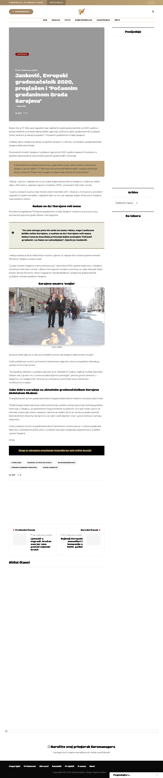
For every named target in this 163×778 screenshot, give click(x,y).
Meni (92, 766)
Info (117, 20)
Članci (36, 505)
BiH (45, 20)
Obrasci (44, 766)
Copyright (14, 766)
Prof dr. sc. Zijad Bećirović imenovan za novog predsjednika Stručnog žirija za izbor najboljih (133, 175)
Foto (68, 20)
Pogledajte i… (122, 775)
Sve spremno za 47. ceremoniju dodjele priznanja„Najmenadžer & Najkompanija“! (133, 127)
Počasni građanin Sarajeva (24, 467)
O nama (82, 766)
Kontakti (56, 766)
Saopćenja (103, 20)
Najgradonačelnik (66, 462)
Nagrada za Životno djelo (40, 462)
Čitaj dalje (63, 631)
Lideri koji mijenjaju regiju (133, 85)
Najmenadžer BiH (133, 106)
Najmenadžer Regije (133, 58)
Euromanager (22, 12)
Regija (56, 20)
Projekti (69, 766)
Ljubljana (16, 462)
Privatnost (30, 766)
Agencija (21, 106)
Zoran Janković (50, 467)
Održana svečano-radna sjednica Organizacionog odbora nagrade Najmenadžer (77, 704)
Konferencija (83, 20)
